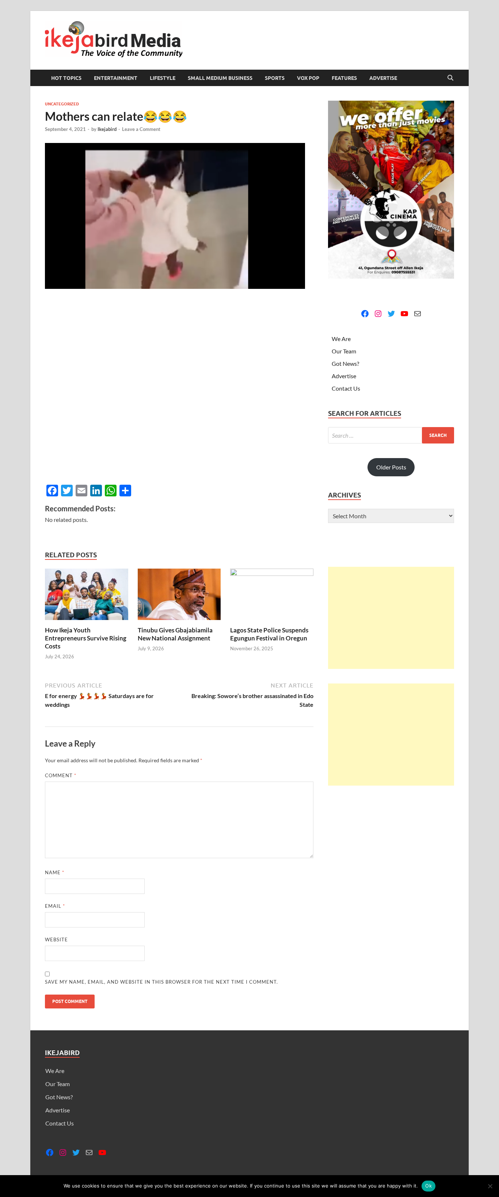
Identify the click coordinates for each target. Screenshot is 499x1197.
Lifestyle (162, 78)
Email (55, 906)
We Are (341, 338)
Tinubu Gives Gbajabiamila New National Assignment (175, 634)
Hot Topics (66, 78)
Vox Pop (308, 78)
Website (56, 939)
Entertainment (115, 78)
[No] (490, 1186)
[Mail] (417, 313)
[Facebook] (365, 313)
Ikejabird (107, 129)
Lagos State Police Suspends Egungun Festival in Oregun (269, 634)
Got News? (345, 363)
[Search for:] (391, 435)
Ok (428, 1186)
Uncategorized (62, 103)
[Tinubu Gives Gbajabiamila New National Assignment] (179, 596)
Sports (275, 78)
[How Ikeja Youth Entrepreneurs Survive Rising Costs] (86, 596)
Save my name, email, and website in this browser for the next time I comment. (161, 982)
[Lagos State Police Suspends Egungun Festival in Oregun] (271, 596)
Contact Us (346, 388)
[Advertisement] (391, 618)
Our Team (344, 351)
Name (54, 872)
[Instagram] (378, 313)
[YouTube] (404, 313)
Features (344, 78)
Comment (60, 775)
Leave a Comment (141, 129)
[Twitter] (391, 313)
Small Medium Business (220, 78)
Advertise (383, 78)
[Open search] (450, 78)
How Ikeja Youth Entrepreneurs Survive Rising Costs (85, 638)
